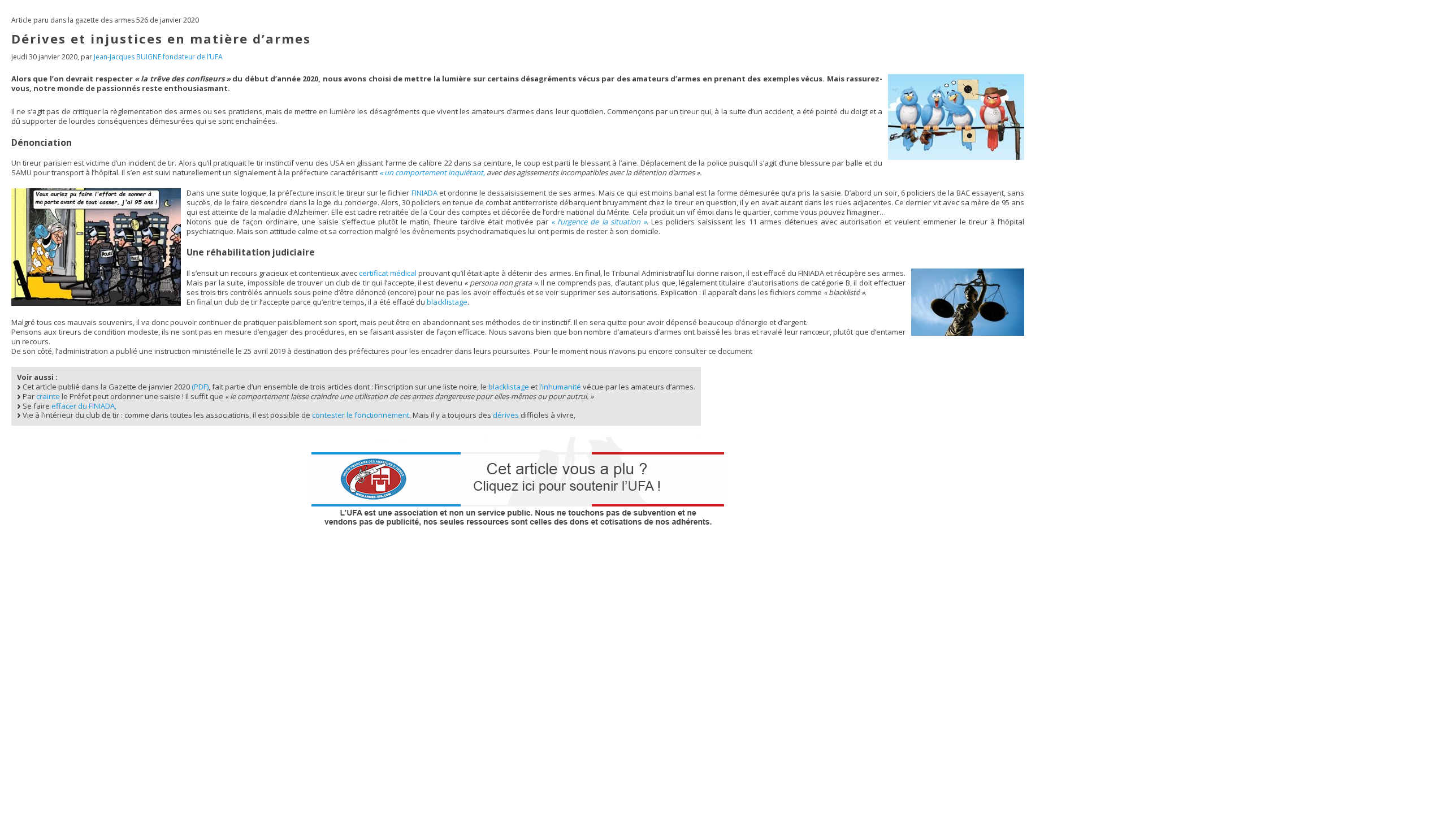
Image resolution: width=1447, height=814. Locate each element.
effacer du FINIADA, (83, 406)
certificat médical (388, 273)
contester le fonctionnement (360, 415)
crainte (48, 396)
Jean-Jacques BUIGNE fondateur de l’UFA (158, 57)
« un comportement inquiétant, (432, 172)
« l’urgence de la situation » (599, 222)
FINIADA (424, 193)
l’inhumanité (560, 387)
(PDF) (200, 387)
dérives (506, 415)
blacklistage (447, 302)
